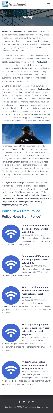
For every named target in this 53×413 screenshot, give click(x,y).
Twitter (24, 402)
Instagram (28, 402)
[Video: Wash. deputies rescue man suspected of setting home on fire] (11, 370)
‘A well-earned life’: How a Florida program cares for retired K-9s (35, 228)
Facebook (19, 402)
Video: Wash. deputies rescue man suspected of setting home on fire (34, 365)
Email (33, 401)
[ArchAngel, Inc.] (14, 4)
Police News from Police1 (22, 211)
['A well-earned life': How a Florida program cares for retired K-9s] (11, 233)
